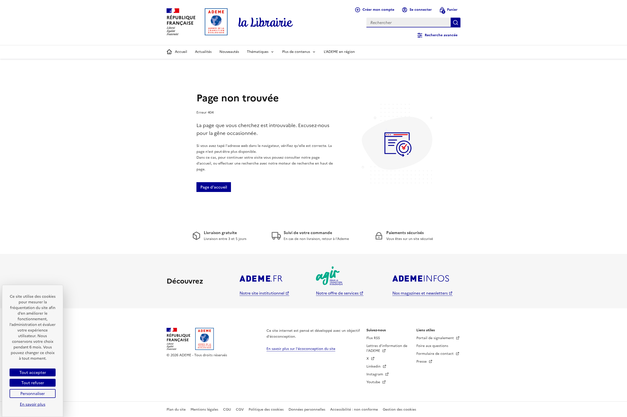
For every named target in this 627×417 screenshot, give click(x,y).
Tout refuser (32, 383)
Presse (422, 361)
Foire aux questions (432, 345)
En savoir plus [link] (32, 404)
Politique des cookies (266, 409)
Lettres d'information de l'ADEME (386, 348)
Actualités (203, 51)
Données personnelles (307, 409)
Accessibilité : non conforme (354, 409)
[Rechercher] (455, 22)
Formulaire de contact (435, 353)
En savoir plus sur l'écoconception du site (300, 348)
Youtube (373, 382)
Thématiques (257, 51)
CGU (227, 409)
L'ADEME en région (339, 51)
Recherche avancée (441, 35)
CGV (240, 409)
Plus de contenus (296, 51)
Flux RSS (373, 338)
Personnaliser (32, 393)
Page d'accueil (213, 187)
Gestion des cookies (399, 409)
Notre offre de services (337, 293)
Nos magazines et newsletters (420, 293)
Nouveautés (229, 51)
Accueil (181, 51)
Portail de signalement (435, 338)
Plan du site (176, 409)
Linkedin (374, 366)
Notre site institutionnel (262, 293)
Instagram (375, 374)
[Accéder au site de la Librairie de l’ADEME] (265, 22)
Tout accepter (32, 372)
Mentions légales (204, 409)
